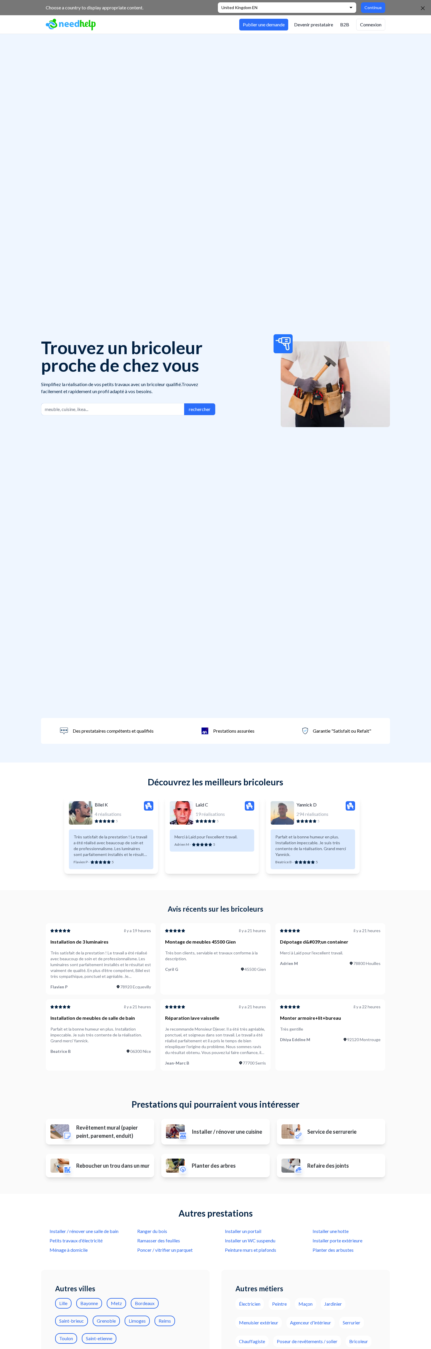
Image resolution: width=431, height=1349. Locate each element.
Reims (165, 1321)
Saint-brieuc (71, 1321)
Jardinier (333, 1304)
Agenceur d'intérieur (310, 1322)
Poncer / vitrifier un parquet (165, 1250)
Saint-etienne (99, 1338)
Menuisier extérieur (258, 1322)
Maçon (305, 1304)
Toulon (66, 1338)
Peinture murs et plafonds (250, 1250)
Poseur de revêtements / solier (307, 1341)
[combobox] (112, 409)
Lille (63, 1303)
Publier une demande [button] (264, 24)
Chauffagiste (252, 1341)
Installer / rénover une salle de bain (84, 1231)
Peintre (279, 1304)
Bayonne (89, 1303)
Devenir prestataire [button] (313, 24)
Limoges (137, 1321)
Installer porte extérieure (337, 1240)
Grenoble (106, 1321)
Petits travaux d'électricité (76, 1240)
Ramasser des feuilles (158, 1240)
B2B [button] (344, 24)
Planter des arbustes (333, 1250)
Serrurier (351, 1322)
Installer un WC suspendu (250, 1240)
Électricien (249, 1304)
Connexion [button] (370, 24)
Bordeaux (145, 1303)
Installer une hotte (331, 1231)
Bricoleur (358, 1341)
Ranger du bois (152, 1231)
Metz (116, 1303)
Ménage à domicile (69, 1250)
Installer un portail (243, 1231)
